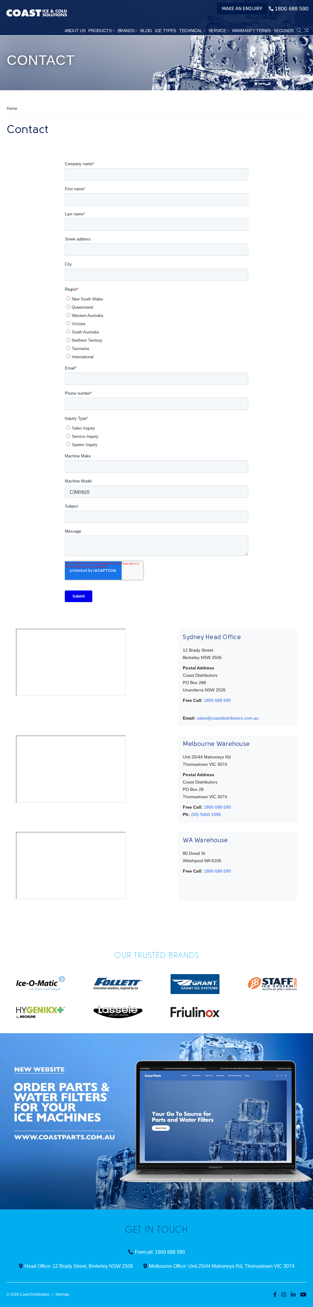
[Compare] (306, 30)
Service (217, 30)
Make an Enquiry (242, 8)
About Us (74, 30)
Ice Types (165, 30)
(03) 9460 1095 (206, 814)
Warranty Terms (251, 30)
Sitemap (62, 1294)
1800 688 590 (291, 9)
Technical (190, 30)
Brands (126, 30)
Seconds (284, 30)
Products (99, 30)
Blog (146, 30)
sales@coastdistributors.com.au (228, 718)
